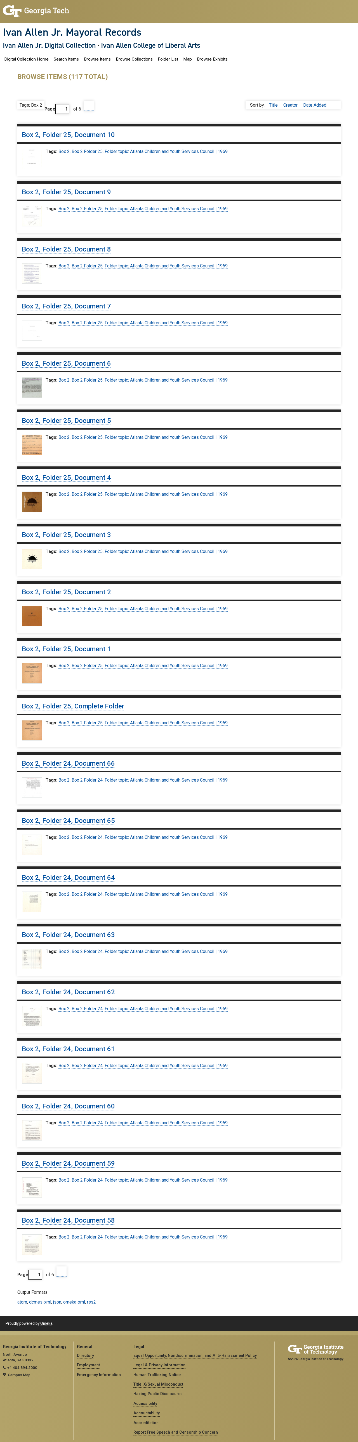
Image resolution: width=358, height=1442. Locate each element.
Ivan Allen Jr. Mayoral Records (72, 32)
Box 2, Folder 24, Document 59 (68, 1163)
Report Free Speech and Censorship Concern (175, 1432)
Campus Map (19, 1374)
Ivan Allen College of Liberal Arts (150, 45)
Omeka (46, 1323)
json (57, 1302)
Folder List (168, 59)
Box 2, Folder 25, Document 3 (66, 535)
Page (49, 109)
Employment (88, 1365)
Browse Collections (134, 59)
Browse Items (97, 59)
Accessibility (145, 1403)
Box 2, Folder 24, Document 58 (68, 1220)
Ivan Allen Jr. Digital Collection (49, 45)
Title (274, 105)
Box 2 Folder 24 (87, 780)
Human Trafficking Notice (157, 1374)
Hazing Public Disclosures (158, 1393)
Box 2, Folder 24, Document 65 (68, 821)
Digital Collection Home (26, 59)
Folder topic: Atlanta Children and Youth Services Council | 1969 (166, 151)
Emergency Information (99, 1374)
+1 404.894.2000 (22, 1367)
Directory (85, 1355)
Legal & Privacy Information (159, 1365)
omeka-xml (74, 1302)
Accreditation (146, 1423)
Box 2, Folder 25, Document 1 (66, 649)
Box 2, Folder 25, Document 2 (66, 592)
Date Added (315, 105)
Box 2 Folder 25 (87, 151)
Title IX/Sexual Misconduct (158, 1384)
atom (22, 1302)
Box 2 (64, 151)
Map (187, 59)
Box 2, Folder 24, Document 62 (68, 992)
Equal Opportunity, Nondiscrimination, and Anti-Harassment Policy (195, 1355)
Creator (291, 105)
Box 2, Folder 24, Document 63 (68, 935)
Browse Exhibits (212, 59)
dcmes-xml (40, 1302)
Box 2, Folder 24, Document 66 (68, 763)
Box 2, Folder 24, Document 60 (68, 1106)
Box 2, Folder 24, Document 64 (68, 878)
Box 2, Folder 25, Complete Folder (73, 706)
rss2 (91, 1302)
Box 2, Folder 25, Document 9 (66, 192)
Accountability (146, 1413)
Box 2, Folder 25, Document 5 (66, 421)
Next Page (89, 106)
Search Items (66, 59)
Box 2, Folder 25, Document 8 (66, 249)
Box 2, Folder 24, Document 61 (68, 1049)
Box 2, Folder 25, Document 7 (66, 306)
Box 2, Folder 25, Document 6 (66, 363)
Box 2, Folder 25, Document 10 (68, 135)
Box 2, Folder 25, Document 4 (66, 478)
